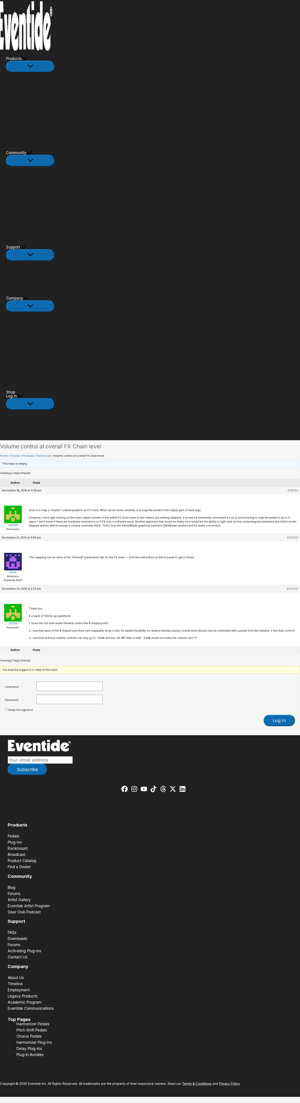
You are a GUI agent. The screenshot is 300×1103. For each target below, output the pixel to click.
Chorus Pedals (29, 1036)
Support (13, 247)
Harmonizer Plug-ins (34, 1042)
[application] (24, 59)
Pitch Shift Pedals (31, 1030)
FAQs (12, 932)
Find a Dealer (19, 867)
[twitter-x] (174, 789)
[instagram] (135, 789)
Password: (12, 700)
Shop (10, 392)
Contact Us (17, 957)
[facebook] (125, 789)
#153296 (292, 588)
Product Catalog (22, 861)
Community (16, 153)
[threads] (164, 789)
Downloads (17, 938)
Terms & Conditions (197, 1084)
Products (14, 59)
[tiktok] (154, 789)
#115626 (292, 490)
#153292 (292, 537)
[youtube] (145, 789)
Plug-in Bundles (30, 1055)
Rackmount (43, 455)
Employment (19, 990)
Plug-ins (15, 842)
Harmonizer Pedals (32, 1024)
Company (14, 298)
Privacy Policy (229, 1084)
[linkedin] (183, 789)
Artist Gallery (19, 900)
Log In (11, 396)
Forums (15, 455)
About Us (16, 977)
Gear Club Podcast (24, 912)
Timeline (15, 984)
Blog (11, 887)
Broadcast (16, 854)
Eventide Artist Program (29, 906)
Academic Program (25, 1002)
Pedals (13, 836)
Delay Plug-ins (29, 1048)
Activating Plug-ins (24, 951)
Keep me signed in (21, 709)
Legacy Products (23, 996)
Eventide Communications (31, 1008)
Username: (12, 686)
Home (4, 455)
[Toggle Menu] (30, 66)
